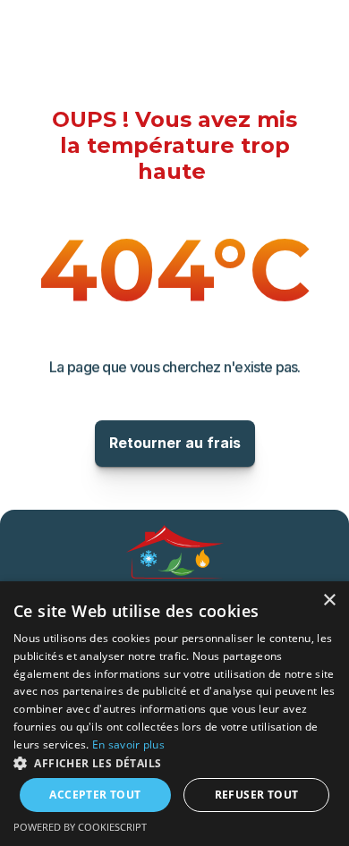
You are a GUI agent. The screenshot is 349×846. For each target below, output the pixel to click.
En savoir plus (128, 744)
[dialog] (174, 713)
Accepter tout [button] (94, 794)
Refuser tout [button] (257, 794)
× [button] (329, 600)
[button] (174, 762)
